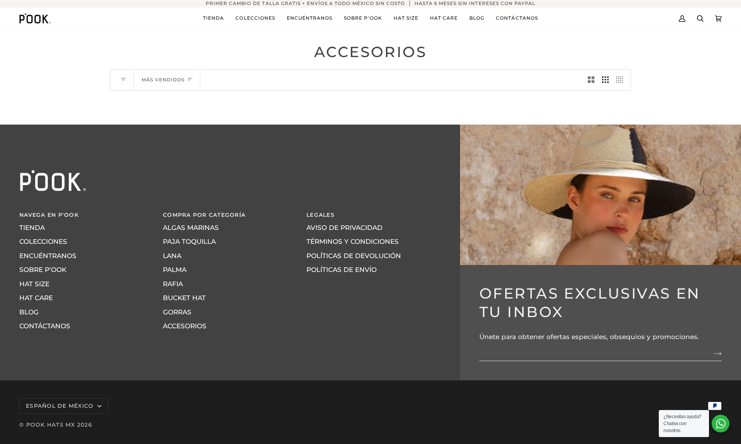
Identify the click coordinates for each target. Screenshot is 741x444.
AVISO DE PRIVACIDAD (344, 227)
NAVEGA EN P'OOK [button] (49, 214)
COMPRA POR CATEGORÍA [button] (204, 214)
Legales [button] (320, 214)
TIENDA (32, 227)
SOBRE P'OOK (42, 269)
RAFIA (173, 284)
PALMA (174, 269)
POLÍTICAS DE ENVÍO (341, 269)
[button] (213, 18)
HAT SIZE (34, 284)
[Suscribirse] (711, 354)
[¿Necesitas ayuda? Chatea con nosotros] (720, 423)
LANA (172, 256)
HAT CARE (36, 298)
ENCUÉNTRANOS (47, 256)
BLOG (29, 312)
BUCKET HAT (184, 298)
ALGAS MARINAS (191, 227)
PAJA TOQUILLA (189, 241)
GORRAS (177, 312)
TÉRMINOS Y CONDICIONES (352, 241)
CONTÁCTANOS (44, 326)
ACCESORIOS (184, 326)
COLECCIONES (43, 241)
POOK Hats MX (50, 424)
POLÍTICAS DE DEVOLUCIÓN (353, 256)
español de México (61, 405)
